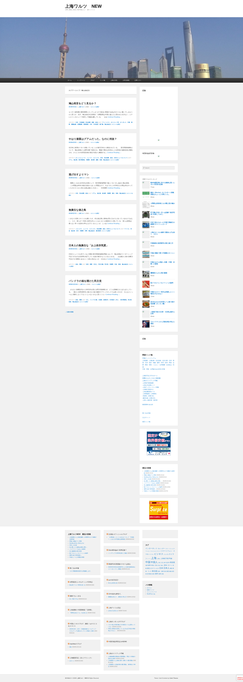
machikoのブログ (76, 644)
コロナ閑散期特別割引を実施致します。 (80, 571)
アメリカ (126, 229)
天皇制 (100, 299)
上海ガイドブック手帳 (116, 653)
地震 (146, 565)
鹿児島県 (98, 231)
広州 (170, 360)
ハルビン (155, 365)
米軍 (86, 231)
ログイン (149, 588)
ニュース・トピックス (93, 157)
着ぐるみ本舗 (146, 413)
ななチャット (146, 417)
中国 (128, 122)
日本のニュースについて (120, 157)
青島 (150, 365)
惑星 (93, 122)
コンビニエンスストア (155, 551)
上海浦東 (145, 360)
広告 (159, 565)
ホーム (70, 80)
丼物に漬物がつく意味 (150, 475)
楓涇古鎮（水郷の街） (149, 398)
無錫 (154, 362)
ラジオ (165, 554)
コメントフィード (152, 592)
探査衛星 (86, 124)
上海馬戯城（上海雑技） (150, 393)
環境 (165, 571)
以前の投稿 (69, 312)
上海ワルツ (81, 107)
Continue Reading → (114, 117)
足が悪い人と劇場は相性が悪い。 (153, 481)
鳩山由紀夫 (108, 124)
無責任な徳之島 (77, 209)
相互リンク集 (146, 421)
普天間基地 (82, 160)
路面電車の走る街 (147, 404)
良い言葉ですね (73, 599)
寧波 (170, 362)
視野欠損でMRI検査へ (150, 489)
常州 (162, 362)
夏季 (149, 565)
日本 (91, 124)
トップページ (81, 80)
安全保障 (88, 122)
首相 (101, 160)
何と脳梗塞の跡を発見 (150, 485)
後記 (70, 647)
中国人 (154, 562)
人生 (162, 562)
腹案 (97, 160)
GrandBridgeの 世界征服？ (117, 550)
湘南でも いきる (75, 596)
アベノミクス (106, 122)
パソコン (151, 554)
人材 (159, 562)
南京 (150, 362)
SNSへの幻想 (147, 479)
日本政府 (95, 124)
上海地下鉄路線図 (148, 383)
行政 (115, 264)
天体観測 (81, 122)
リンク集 (102, 80)
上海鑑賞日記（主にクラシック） (81, 658)
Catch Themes (174, 678)
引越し (161, 565)
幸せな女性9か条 (112, 583)
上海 (154, 558)
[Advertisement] (158, 106)
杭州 (166, 362)
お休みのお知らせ (113, 610)
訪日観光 (149, 574)
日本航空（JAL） (114, 299)
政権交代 (105, 299)
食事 (160, 574)
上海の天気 (114, 80)
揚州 (158, 362)
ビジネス (158, 554)
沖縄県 (88, 160)
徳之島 (75, 160)
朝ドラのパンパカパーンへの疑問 (153, 487)
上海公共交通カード (149, 385)
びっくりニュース (81, 157)
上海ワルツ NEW (83, 6)
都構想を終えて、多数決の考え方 (117, 597)
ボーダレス (123, 122)
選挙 (80, 264)
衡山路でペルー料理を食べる (77, 585)
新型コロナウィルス (153, 568)
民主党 (106, 264)
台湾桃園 (162, 365)
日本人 (95, 264)
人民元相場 (126, 80)
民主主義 (100, 264)
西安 (146, 365)
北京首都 (158, 360)
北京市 (168, 562)
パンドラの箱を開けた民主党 (85, 281)
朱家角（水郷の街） (149, 396)
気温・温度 (160, 571)
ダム (87, 299)
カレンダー (161, 548)
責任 (113, 193)
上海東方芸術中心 (148, 389)
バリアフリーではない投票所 (152, 483)
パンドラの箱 (93, 299)
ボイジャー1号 (115, 122)
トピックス (79, 229)
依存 (87, 264)
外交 (77, 122)
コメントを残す (95, 107)
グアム (70, 160)
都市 (156, 574)
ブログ (92, 80)
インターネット (151, 548)
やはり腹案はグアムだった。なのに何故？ (93, 139)
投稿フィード (150, 590)
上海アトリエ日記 (114, 608)
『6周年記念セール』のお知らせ (78, 613)
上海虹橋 (151, 360)
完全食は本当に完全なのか (151, 477)
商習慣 (172, 562)
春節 (171, 568)
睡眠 (170, 571)
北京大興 (165, 360)
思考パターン (168, 565)
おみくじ (71, 660)
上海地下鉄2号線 (166, 558)
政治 (96, 122)
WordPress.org (151, 594)
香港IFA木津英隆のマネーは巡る (119, 564)
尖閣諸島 (79, 124)
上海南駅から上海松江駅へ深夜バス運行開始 (120, 660)
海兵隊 (93, 160)
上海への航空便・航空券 (150, 400)
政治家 (104, 193)
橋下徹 (101, 124)
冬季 (164, 562)
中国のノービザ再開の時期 (151, 491)
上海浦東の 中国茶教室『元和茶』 (81, 610)
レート (149, 558)
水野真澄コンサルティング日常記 (81, 582)
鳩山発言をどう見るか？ (82, 103)
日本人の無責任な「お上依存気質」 (88, 245)
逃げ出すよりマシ (79, 174)
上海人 (158, 558)
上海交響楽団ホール (149, 391)
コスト (167, 548)
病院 (167, 571)
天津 (146, 362)
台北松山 (169, 365)
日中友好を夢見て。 (115, 594)
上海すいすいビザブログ (116, 621)
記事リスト (138, 80)
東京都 (154, 571)
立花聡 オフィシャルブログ (117, 534)
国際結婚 (73, 124)
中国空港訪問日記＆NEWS (117, 641)
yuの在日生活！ (113, 580)
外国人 (153, 565)
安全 (156, 565)
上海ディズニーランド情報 (151, 387)
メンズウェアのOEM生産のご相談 (117, 553)
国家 (91, 264)
